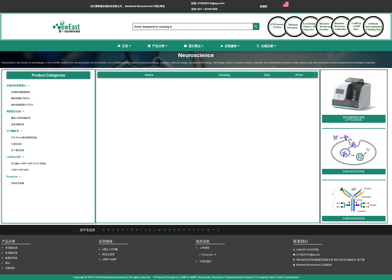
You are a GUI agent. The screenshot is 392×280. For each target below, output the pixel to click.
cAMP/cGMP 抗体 (19, 170)
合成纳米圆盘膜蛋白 (20, 92)
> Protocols (206, 254)
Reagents (12, 176)
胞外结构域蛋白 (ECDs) (22, 104)
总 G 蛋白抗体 (17, 150)
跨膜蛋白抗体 (14, 111)
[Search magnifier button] (256, 26)
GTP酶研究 (13, 131)
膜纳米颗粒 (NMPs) (20, 98)
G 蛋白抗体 (16, 144)
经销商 (263, 6)
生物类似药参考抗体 (354, 218)
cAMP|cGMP (14, 157)
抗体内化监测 (17, 183)
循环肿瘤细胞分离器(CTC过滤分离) (354, 118)
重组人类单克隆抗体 (20, 118)
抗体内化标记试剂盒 (354, 171)
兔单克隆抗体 (17, 124)
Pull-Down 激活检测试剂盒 (24, 137)
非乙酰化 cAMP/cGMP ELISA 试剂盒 (28, 163)
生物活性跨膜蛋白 (16, 85)
